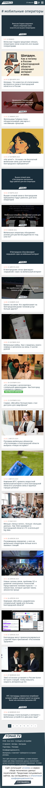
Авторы (14, 744)
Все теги (10, 741)
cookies (21, 759)
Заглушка (22, 744)
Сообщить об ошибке (23, 741)
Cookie (26, 768)
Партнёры (7, 747)
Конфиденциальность (11, 750)
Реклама (15, 747)
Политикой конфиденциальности (26, 777)
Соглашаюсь (23, 782)
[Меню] (42, 2)
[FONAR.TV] (7, 3)
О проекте (6, 744)
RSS (4, 741)
